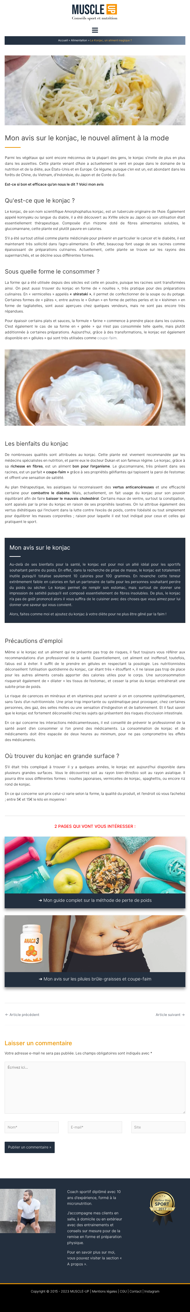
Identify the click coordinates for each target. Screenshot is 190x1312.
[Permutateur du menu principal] (95, 30)
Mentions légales (104, 1291)
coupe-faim (107, 338)
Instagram (151, 1291)
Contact (136, 1291)
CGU (123, 1291)
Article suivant (170, 1014)
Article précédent (22, 1014)
